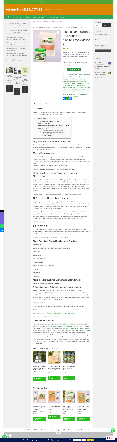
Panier (35, 17)
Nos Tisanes (28, 17)
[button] (57, 32)
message (48, 169)
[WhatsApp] (2, 226)
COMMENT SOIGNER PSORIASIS (73, 83)
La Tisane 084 (44, 128)
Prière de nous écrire (39, 222)
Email (96, 39)
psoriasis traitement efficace (81, 87)
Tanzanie (65, 2)
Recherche (98, 22)
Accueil (35, 27)
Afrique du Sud (74, 328)
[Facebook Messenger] (2, 230)
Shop (62, 17)
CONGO (69, 326)
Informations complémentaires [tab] (53, 104)
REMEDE (48, 165)
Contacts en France (55, 2)
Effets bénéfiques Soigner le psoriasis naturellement (54, 133)
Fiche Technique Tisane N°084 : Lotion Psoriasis (53, 130)
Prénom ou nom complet (101, 34)
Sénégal (35, 2)
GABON (15, 2)
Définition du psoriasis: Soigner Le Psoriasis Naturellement (55, 125)
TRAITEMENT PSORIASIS (71, 96)
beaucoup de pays (56, 324)
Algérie (87, 328)
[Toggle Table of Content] (68, 119)
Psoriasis (42, 112)
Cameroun (23, 2)
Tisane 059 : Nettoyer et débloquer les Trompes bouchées (56, 313)
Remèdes (18, 17)
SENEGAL (54, 326)
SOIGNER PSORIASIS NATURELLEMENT (75, 94)
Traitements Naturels (55, 21)
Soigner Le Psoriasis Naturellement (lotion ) (48, 121)
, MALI (39, 326)
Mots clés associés (45, 123)
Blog (13, 17)
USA (81, 326)
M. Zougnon (54, 237)
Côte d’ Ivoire (72, 324)
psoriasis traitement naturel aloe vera (74, 90)
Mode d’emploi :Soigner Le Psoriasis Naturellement (54, 132)
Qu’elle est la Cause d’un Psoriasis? (49, 127)
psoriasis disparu (76, 85)
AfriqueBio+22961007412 (24, 9)
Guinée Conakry (46, 328)
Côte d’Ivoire (8, 2)
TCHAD (81, 328)
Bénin (29, 2)
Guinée (46, 2)
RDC (40, 2)
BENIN (65, 324)
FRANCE (76, 326)
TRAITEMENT (65, 194)
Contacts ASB (42, 17)
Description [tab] (38, 104)
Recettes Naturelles (40, 21)
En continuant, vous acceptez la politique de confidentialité (101, 47)
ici (68, 62)
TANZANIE (65, 328)
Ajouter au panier (74, 69)
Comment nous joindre (47, 135)
